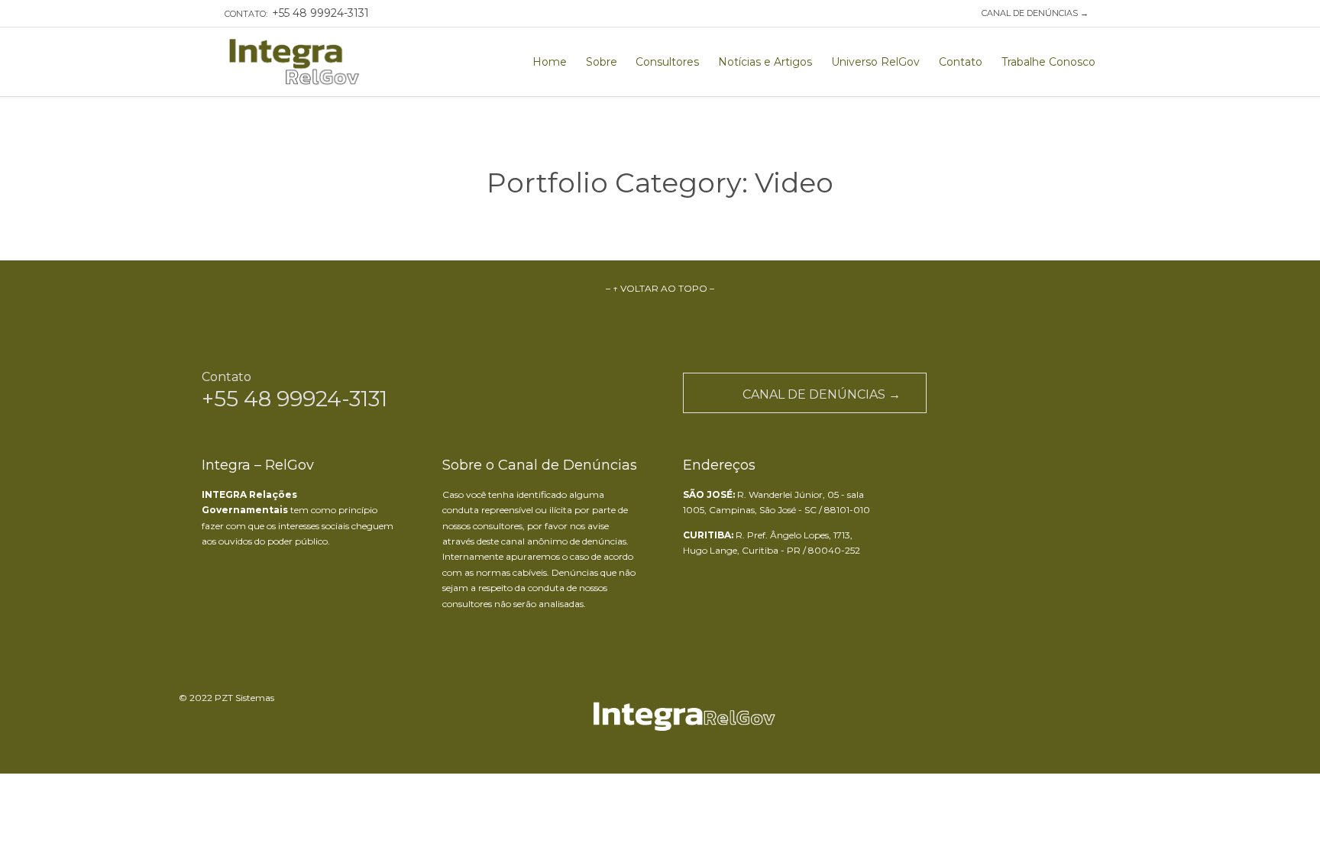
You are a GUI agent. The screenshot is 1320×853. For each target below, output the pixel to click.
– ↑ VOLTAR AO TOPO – (660, 288)
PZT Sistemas (244, 697)
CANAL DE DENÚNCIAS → (1033, 13)
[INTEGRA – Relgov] (295, 61)
